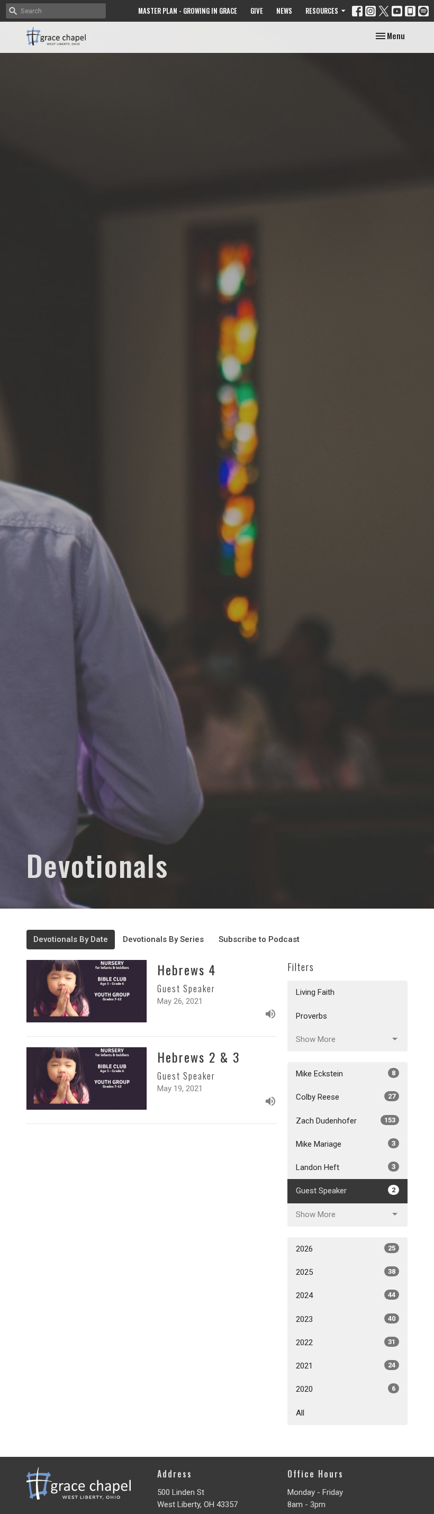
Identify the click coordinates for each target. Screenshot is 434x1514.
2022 (345, 1342)
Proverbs (311, 1016)
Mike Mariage (345, 1144)
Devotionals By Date (70, 939)
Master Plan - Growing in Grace (187, 10)
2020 (345, 1389)
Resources (321, 10)
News (284, 10)
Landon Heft (345, 1167)
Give (256, 10)
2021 (345, 1366)
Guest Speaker (345, 1190)
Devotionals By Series (163, 939)
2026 (345, 1249)
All (300, 1413)
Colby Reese (345, 1097)
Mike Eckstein (345, 1073)
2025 (345, 1272)
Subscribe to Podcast (259, 939)
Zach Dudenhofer (345, 1121)
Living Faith (315, 992)
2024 (345, 1295)
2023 (345, 1319)
